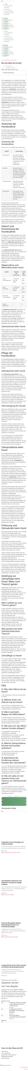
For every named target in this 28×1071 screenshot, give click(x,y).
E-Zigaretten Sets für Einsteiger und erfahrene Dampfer (16, 1010)
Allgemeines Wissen (8, 6)
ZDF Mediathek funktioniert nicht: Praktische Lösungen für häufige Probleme (11, 882)
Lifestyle (7, 23)
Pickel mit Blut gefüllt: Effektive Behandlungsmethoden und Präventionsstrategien (11, 924)
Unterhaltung (9, 27)
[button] (24, 72)
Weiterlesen (4, 850)
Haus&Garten (8, 25)
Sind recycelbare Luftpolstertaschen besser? (17, 1016)
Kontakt (7, 14)
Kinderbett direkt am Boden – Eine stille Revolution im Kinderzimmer (17, 1004)
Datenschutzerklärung (24, 1067)
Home (6, 18)
